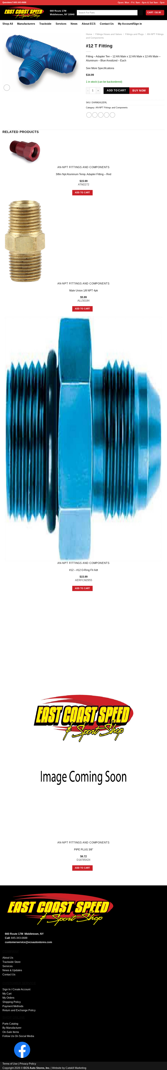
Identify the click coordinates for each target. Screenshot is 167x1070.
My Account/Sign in (130, 23)
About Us (7, 957)
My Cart (6, 993)
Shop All (7, 23)
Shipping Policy (11, 1002)
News (74, 23)
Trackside (45, 23)
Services (61, 23)
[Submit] (140, 13)
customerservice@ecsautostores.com (28, 942)
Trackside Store (11, 962)
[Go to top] (160, 1065)
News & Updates (12, 970)
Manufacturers (26, 23)
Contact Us (107, 23)
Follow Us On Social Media (18, 1036)
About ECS (89, 23)
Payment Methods (12, 1006)
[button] (7, 87)
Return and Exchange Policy (19, 1010)
